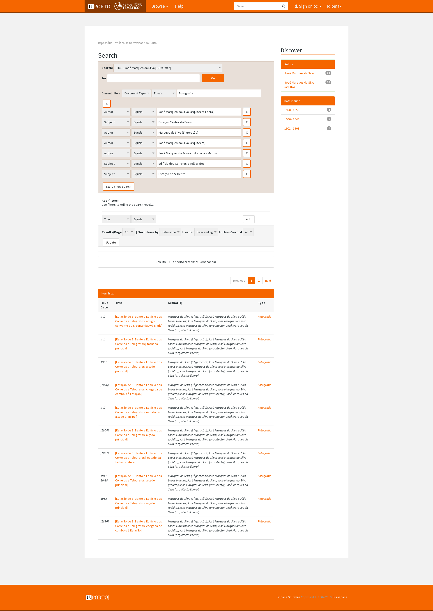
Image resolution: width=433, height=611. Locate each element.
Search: (107, 68)
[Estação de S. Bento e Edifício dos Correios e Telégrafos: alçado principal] (138, 366)
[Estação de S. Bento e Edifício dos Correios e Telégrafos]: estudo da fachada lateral (138, 457)
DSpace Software (288, 597)
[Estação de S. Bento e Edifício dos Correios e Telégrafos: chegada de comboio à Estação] (138, 389)
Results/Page (112, 232)
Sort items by (148, 232)
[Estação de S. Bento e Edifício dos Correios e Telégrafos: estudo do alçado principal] (138, 412)
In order (188, 232)
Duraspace (340, 597)
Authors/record (230, 232)
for (104, 78)
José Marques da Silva (299, 73)
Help (179, 6)
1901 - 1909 (291, 128)
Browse (158, 6)
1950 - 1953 (291, 110)
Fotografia (265, 317)
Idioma (333, 6)
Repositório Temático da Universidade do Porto (127, 43)
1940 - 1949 (291, 119)
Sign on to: (308, 6)
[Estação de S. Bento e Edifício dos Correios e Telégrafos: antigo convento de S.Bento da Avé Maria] (138, 321)
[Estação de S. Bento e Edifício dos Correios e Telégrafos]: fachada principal (138, 343)
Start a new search (118, 187)
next (268, 280)
